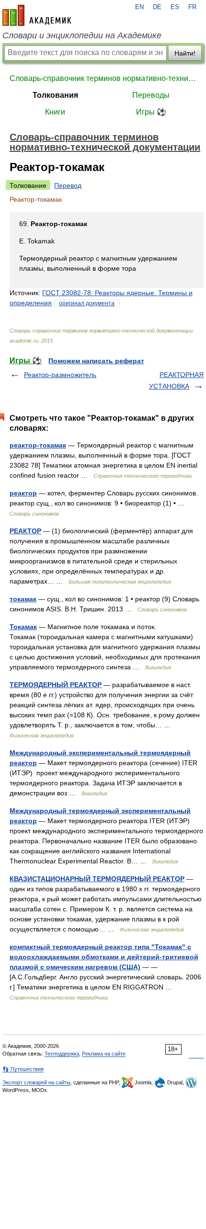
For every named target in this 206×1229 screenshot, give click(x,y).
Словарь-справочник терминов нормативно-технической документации (103, 78)
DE (157, 7)
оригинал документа (86, 303)
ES (175, 7)
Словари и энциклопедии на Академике (81, 35)
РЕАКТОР (25, 531)
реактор (23, 493)
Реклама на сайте (104, 1054)
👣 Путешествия (23, 1069)
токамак (23, 599)
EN (139, 7)
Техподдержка (62, 1054)
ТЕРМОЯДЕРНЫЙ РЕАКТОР (56, 685)
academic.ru (36, 15)
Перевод (67, 185)
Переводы (151, 95)
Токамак (23, 627)
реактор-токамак (38, 445)
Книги (55, 112)
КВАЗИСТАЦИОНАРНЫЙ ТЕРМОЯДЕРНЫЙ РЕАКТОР (97, 879)
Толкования (55, 95)
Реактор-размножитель (60, 375)
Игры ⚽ (151, 112)
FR (192, 7)
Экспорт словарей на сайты (36, 1082)
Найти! (184, 53)
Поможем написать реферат (96, 361)
